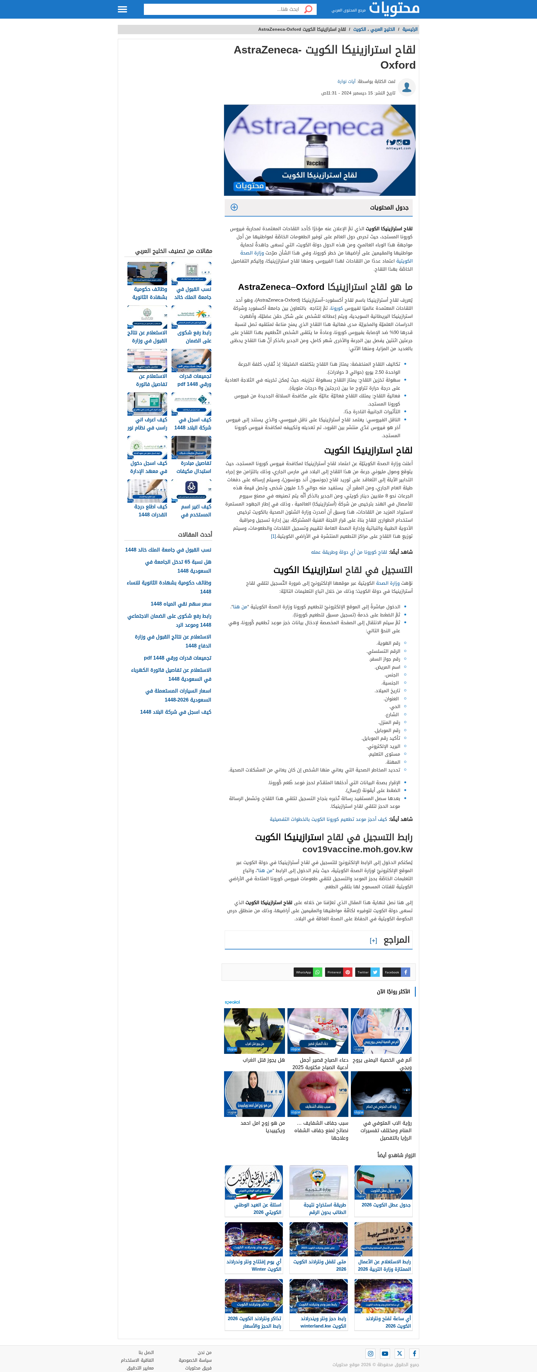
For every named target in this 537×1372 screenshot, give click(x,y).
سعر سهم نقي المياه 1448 (181, 604)
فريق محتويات (198, 1368)
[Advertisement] (168, 145)
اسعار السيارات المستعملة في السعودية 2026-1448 (178, 696)
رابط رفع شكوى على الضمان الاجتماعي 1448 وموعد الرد (169, 621)
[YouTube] (385, 1354)
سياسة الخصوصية (195, 1360)
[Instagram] (370, 1354)
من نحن (205, 1352)
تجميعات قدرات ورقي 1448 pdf (177, 658)
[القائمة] (122, 9)
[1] (273, 536)
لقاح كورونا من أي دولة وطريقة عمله (349, 552)
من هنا (240, 606)
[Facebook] (414, 1354)
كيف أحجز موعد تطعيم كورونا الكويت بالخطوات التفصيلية (327, 819)
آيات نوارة (346, 81)
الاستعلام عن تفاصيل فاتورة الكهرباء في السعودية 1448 (171, 675)
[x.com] (400, 1354)
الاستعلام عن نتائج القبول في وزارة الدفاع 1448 (173, 642)
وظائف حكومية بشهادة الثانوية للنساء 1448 (169, 588)
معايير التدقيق (140, 1368)
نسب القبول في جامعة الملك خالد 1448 (168, 550)
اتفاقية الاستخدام (137, 1360)
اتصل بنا (146, 1352)
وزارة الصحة (388, 583)
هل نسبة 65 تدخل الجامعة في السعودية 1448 (178, 567)
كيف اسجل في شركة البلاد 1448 (175, 712)
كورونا (337, 308)
